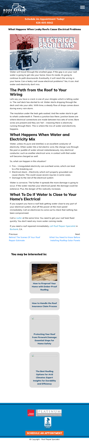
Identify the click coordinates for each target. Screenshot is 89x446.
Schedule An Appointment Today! (44, 18)
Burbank (14, 229)
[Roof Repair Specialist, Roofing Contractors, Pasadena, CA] (47, 423)
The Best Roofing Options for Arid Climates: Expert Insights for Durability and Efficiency (44, 377)
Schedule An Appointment (44, 433)
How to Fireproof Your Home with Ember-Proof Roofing (44, 286)
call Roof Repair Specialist (62, 226)
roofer (19, 218)
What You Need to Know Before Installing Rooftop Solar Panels (64, 237)
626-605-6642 (44, 22)
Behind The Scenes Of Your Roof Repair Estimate (24, 237)
